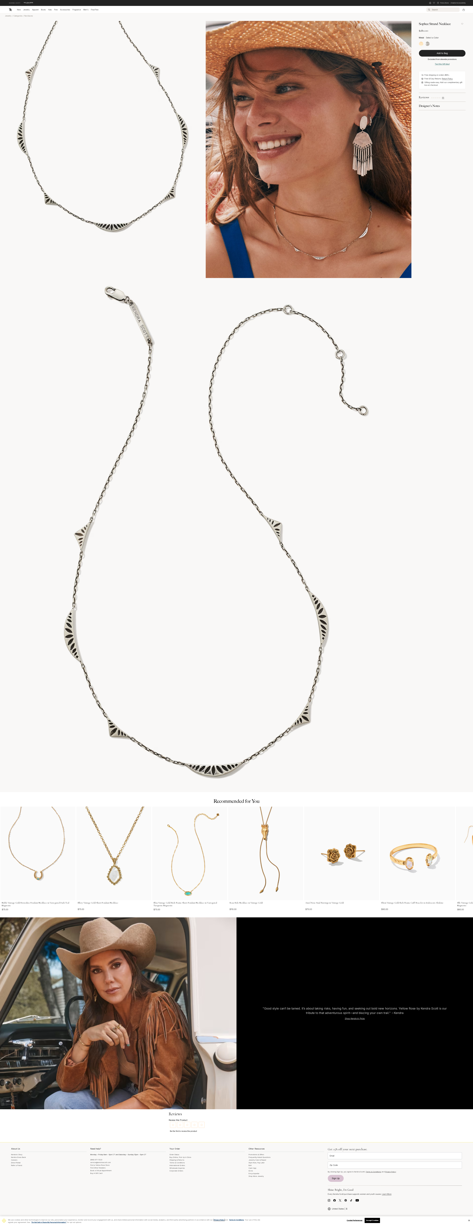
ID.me (251, 1171)
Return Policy (447, 79)
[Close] (469, 1220)
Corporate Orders (176, 1171)
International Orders (177, 1165)
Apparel (35, 10)
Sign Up (336, 1178)
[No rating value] (436, 97)
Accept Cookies (372, 1220)
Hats (50, 10)
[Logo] (10, 10)
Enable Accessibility (458, 3)
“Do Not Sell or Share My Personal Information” (49, 1222)
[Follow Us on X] (340, 1201)
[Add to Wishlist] (462, 23)
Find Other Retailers (98, 1168)
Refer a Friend (16, 1165)
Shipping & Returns (176, 1160)
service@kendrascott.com (100, 1162)
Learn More (386, 1194)
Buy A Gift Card (96, 1173)
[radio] (421, 44)
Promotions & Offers (256, 1155)
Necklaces (28, 16)
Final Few (94, 10)
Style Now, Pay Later (257, 1163)
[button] (173, 1124)
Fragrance (77, 10)
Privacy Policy (390, 1172)
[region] (236, 1220)
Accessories (65, 10)
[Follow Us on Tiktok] (351, 1201)
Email (332, 1156)
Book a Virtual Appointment (101, 1170)
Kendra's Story (16, 1155)
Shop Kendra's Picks (355, 1018)
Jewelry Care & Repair (257, 1160)
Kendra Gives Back (18, 1157)
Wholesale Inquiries (177, 1168)
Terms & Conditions (177, 1163)
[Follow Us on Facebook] (334, 1201)
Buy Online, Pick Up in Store (180, 1157)
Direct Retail (15, 1163)
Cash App (252, 1168)
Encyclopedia (254, 1173)
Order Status (174, 1155)
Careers (14, 1160)
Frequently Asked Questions (259, 1157)
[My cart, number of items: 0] (464, 9)
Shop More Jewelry (256, 1176)
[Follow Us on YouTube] (357, 1201)
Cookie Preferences (354, 1220)
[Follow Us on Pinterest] (345, 1201)
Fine (56, 10)
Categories (18, 16)
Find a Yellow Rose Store (100, 1165)
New (19, 10)
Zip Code (334, 1165)
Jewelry (26, 10)
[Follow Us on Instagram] (329, 1201)
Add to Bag (442, 53)
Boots (43, 10)
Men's (85, 10)
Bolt (250, 1165)
